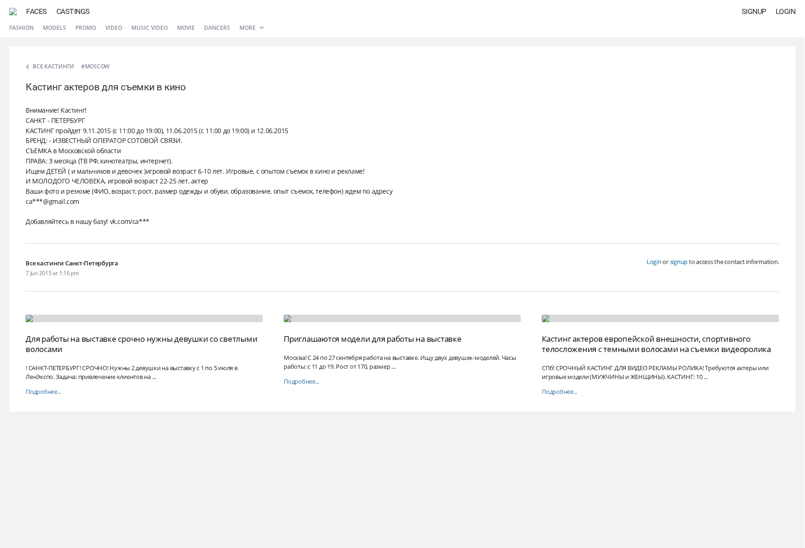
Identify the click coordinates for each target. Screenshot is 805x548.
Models (54, 28)
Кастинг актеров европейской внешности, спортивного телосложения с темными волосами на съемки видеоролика (656, 343)
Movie (186, 28)
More (248, 28)
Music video (149, 28)
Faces (36, 11)
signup (679, 261)
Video (113, 28)
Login (786, 11)
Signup (754, 11)
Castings (73, 11)
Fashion (21, 28)
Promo (85, 28)
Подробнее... (43, 391)
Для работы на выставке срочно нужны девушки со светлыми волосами (141, 343)
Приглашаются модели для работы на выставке (373, 338)
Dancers (217, 28)
